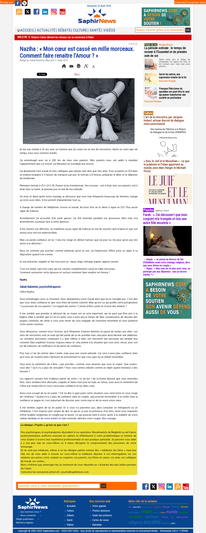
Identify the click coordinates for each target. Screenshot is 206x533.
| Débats (63, 30)
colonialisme (147, 507)
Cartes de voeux (100, 520)
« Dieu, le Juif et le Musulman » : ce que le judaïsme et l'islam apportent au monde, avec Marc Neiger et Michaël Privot (166, 166)
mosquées (183, 512)
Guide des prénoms (102, 515)
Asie (130, 507)
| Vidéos (108, 30)
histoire (184, 506)
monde (171, 511)
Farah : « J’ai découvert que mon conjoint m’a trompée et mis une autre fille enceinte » (165, 219)
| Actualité (45, 30)
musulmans (135, 517)
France (175, 507)
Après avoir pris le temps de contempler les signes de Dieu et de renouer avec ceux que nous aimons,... (174, 62)
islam (146, 511)
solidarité (165, 523)
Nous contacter (28, 515)
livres (162, 512)
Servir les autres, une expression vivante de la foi (172, 76)
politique (152, 516)
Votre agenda (99, 506)
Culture (70, 510)
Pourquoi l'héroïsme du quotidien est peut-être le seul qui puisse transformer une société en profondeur (174, 93)
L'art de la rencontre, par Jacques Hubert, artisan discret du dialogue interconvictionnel (164, 120)
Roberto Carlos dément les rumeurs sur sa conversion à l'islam (62, 37)
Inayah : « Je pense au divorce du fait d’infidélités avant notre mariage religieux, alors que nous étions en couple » (166, 262)
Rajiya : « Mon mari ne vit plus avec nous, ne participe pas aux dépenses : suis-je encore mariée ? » (166, 271)
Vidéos (70, 524)
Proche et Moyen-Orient (175, 517)
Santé (69, 520)
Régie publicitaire (25, 519)
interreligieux (134, 512)
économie (157, 507)
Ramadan (97, 524)
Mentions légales (24, 522)
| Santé (94, 30)
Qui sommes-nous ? (30, 511)
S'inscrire (180, 2)
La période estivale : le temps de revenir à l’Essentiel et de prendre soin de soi (165, 52)
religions (136, 522)
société (152, 522)
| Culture (79, 30)
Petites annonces (101, 510)
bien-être (137, 507)
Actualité (71, 506)
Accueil (27, 30)
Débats (70, 515)
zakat (173, 523)
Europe (166, 506)
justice (156, 512)
